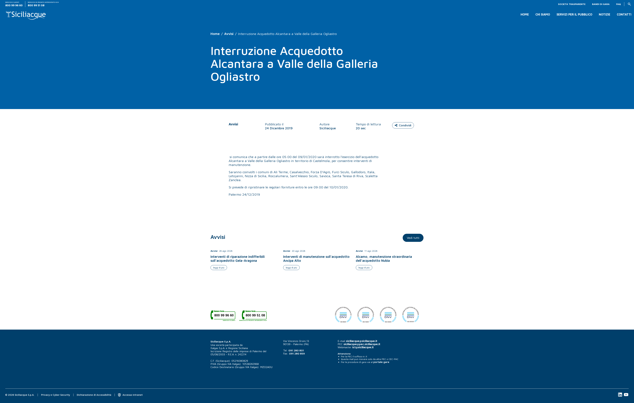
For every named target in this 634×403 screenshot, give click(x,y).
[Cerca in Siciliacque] (629, 4)
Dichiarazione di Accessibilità (94, 394)
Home (525, 14)
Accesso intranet (132, 394)
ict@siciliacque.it (363, 347)
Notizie (604, 14)
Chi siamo (542, 14)
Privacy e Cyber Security (55, 394)
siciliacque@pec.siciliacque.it (362, 344)
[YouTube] (626, 396)
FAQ (618, 4)
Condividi (405, 125)
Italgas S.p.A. (218, 348)
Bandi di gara (601, 4)
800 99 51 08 (254, 316)
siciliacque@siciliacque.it (361, 340)
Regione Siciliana (238, 348)
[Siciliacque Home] (25, 14)
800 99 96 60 (224, 316)
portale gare (381, 361)
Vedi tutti (413, 238)
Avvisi (228, 34)
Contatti (624, 14)
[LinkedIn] (620, 396)
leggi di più (218, 267)
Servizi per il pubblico (574, 14)
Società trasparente (571, 4)
